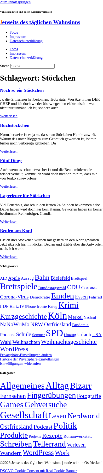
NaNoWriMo (14, 324)
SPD (54, 333)
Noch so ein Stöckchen (22, 90)
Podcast (7, 334)
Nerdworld (84, 415)
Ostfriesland (57, 324)
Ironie (42, 306)
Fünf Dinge (11, 160)
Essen (81, 297)
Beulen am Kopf (16, 230)
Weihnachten (26, 342)
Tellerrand (49, 444)
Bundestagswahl (52, 288)
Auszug (27, 278)
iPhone (30, 306)
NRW (36, 324)
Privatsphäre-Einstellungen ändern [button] (26, 355)
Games (11, 404)
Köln (57, 315)
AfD (3, 278)
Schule (23, 334)
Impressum (18, 37)
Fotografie (89, 396)
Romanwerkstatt (77, 436)
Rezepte (52, 435)
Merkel (75, 317)
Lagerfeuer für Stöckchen (25, 195)
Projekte (35, 436)
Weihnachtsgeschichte (69, 341)
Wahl (5, 342)
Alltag (57, 385)
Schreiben (16, 444)
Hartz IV (17, 306)
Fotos (14, 32)
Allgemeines (22, 386)
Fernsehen (13, 395)
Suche (4, 66)
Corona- (89, 287)
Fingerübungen (51, 395)
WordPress (14, 349)
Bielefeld (60, 278)
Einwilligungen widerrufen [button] (20, 363)
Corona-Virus (14, 297)
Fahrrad (95, 297)
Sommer (38, 335)
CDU (73, 287)
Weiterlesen (8, 116)
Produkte (14, 435)
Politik (65, 426)
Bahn (42, 277)
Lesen (58, 415)
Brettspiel (79, 278)
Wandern (11, 453)
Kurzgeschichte (23, 316)
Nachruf (90, 317)
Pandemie (80, 325)
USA (97, 334)
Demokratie (40, 297)
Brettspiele (18, 286)
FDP (4, 306)
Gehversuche (45, 404)
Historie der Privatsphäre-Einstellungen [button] (29, 359)
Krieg (52, 306)
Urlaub (84, 334)
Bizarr (81, 386)
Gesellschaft (24, 415)
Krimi (68, 305)
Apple (14, 278)
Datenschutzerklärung (26, 41)
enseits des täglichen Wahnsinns (40, 22)
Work (62, 452)
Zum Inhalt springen (15, 2)
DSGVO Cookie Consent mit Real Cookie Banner (38, 471)
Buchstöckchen (14, 125)
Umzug (70, 335)
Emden (62, 295)
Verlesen (76, 445)
